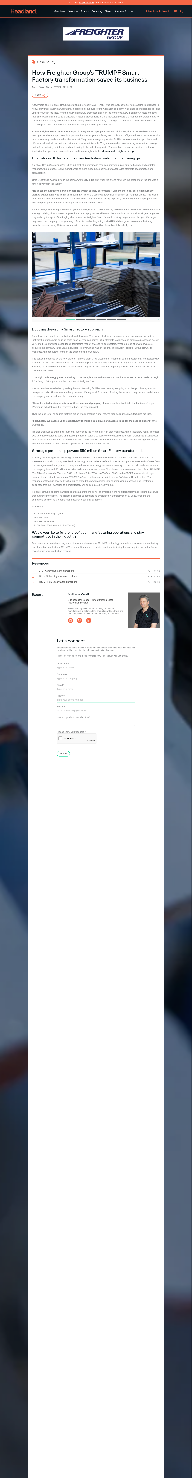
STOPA (57, 87)
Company (62, 674)
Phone (61, 695)
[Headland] (30, 11)
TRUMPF (67, 87)
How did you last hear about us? (73, 717)
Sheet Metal (45, 87)
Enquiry (61, 706)
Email (60, 685)
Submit (63, 753)
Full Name (63, 663)
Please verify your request (71, 732)
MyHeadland (86, 2)
